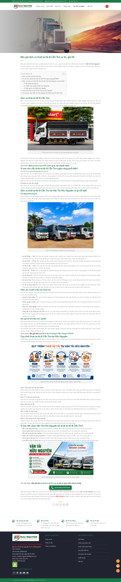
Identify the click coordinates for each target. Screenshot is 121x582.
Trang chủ (40, 6)
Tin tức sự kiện (78, 6)
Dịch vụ (58, 6)
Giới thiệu (49, 6)
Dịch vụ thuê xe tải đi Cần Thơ (32, 76)
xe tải (59, 66)
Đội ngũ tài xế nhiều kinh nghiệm (36, 88)
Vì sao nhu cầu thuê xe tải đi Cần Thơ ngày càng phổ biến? (41, 79)
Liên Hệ (89, 6)
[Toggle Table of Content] (63, 73)
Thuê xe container (50, 546)
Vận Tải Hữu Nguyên (92, 64)
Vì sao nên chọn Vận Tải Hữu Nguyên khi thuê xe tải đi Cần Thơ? (42, 93)
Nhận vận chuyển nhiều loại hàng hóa (37, 86)
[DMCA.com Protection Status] (14, 566)
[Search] (107, 6)
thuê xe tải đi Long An (50, 483)
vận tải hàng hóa (41, 324)
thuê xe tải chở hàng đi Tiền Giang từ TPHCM (57, 333)
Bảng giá (67, 6)
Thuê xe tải (48, 539)
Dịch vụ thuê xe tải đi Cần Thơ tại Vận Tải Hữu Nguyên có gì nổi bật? (44, 81)
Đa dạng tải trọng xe (32, 83)
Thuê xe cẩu (49, 543)
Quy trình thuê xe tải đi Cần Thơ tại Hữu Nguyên (37, 90)
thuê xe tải (44, 64)
